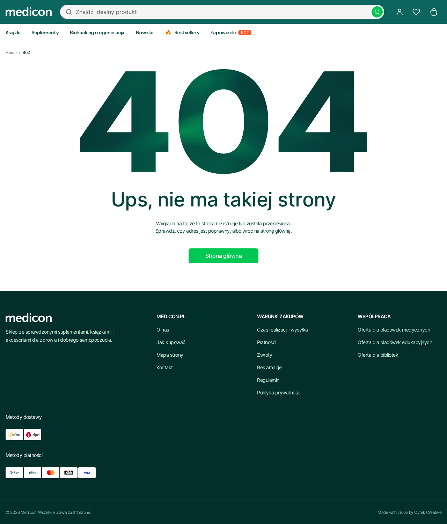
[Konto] (399, 12)
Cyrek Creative (427, 512)
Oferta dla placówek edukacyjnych (395, 342)
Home (11, 52)
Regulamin (268, 380)
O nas (162, 330)
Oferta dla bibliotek (378, 355)
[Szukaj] (377, 11)
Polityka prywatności (279, 392)
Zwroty (264, 355)
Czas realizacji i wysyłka (282, 330)
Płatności (266, 342)
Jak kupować (170, 342)
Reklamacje (269, 367)
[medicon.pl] (29, 11)
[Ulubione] (416, 12)
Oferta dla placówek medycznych (394, 330)
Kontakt (164, 367)
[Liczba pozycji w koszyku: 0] (433, 12)
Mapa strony (169, 355)
